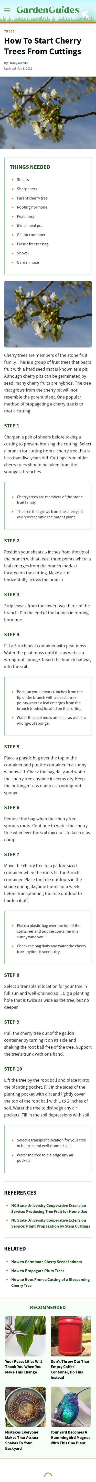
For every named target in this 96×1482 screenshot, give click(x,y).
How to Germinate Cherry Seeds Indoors (46, 1261)
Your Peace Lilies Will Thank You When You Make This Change (23, 1367)
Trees (9, 31)
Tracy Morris (18, 63)
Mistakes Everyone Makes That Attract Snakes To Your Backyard (21, 1440)
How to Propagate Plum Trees (37, 1270)
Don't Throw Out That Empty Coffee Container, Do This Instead (70, 1369)
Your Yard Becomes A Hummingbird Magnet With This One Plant (70, 1438)
